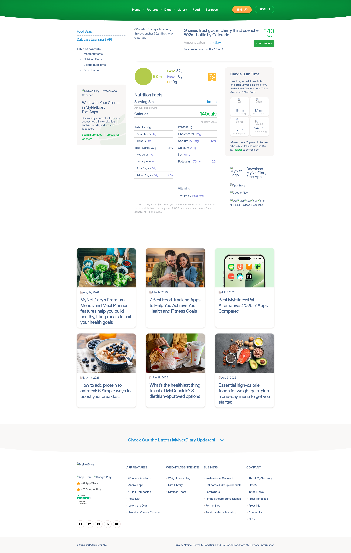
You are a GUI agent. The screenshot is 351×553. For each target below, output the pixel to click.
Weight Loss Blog (179, 478)
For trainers (213, 492)
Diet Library (175, 485)
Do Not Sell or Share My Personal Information (248, 545)
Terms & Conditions (204, 545)
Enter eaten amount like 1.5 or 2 (203, 49)
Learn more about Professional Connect (100, 137)
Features (152, 9)
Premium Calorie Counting (144, 512)
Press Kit (254, 505)
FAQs (251, 519)
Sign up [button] (242, 9)
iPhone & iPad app (139, 478)
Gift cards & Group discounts (223, 485)
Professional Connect (219, 478)
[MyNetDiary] (97, 8)
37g (175, 71)
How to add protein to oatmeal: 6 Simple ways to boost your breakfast (105, 390)
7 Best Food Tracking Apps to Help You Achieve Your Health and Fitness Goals (174, 305)
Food (196, 9)
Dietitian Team (177, 492)
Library (182, 9)
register (238, 149)
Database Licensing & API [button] (94, 39)
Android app (136, 485)
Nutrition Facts (93, 59)
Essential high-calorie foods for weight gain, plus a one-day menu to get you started (244, 393)
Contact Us (255, 512)
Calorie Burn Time (95, 64)
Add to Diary (264, 43)
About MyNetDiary (260, 478)
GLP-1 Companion (139, 492)
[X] (108, 524)
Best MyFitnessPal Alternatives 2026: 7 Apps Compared (243, 305)
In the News (256, 492)
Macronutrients (93, 53)
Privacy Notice (183, 545)
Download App (93, 70)
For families (213, 505)
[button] (252, 185)
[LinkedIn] (90, 524)
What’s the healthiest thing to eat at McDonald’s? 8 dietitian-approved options (174, 390)
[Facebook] (80, 524)
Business (212, 9)
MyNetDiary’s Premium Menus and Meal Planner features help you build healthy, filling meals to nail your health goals (105, 311)
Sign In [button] (264, 9)
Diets (168, 9)
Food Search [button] (85, 31)
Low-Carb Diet (137, 505)
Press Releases (258, 498)
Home (136, 9)
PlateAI (252, 485)
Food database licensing (221, 512)
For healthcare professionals (223, 498)
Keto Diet (134, 498)
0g (175, 76)
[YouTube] (117, 524)
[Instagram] (99, 524)
